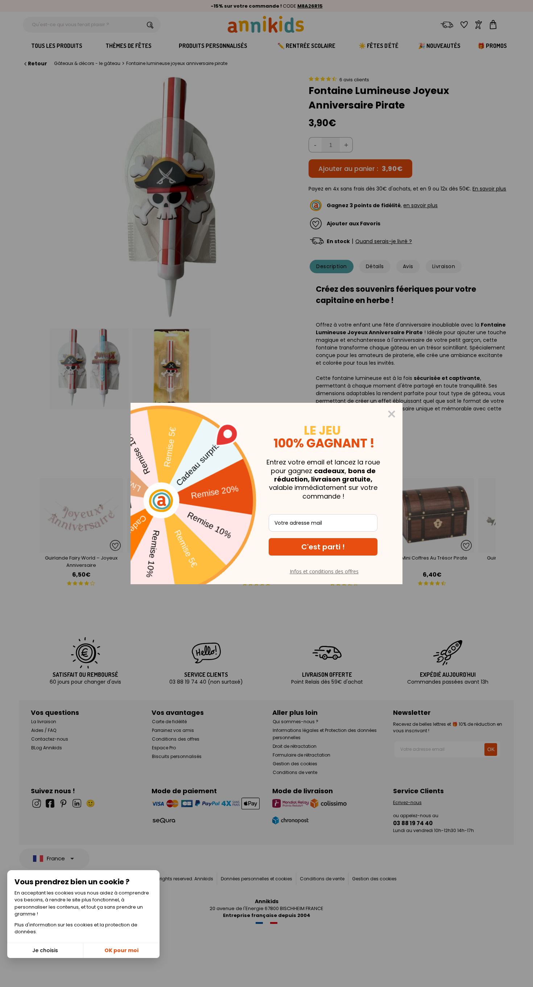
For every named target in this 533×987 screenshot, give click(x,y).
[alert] (266, 493)
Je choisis (45, 950)
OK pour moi (121, 950)
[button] (323, 547)
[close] (391, 414)
